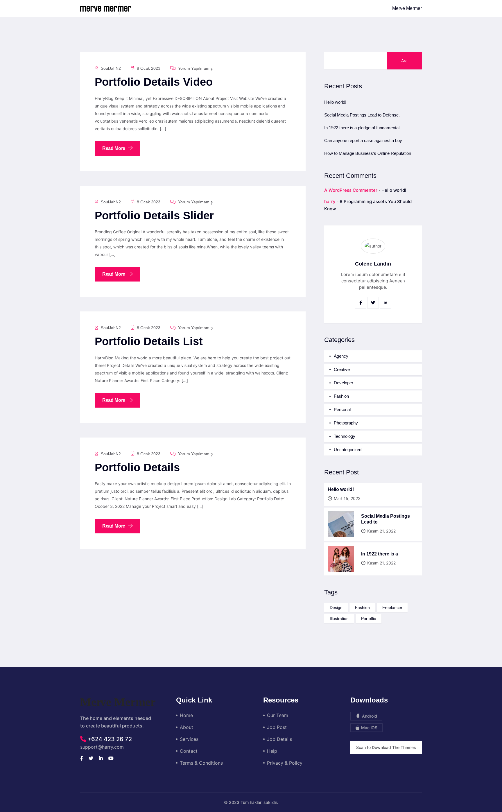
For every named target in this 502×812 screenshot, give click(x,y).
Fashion (341, 396)
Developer (343, 382)
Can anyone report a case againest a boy (363, 140)
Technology (344, 436)
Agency (341, 356)
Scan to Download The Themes (386, 747)
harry (330, 201)
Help (272, 751)
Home (186, 715)
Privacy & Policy (284, 763)
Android (369, 716)
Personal (342, 409)
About (186, 727)
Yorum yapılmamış (195, 68)
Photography (346, 422)
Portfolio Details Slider (154, 215)
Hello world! (335, 102)
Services (189, 739)
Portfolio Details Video (154, 82)
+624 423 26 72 (109, 739)
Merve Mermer (407, 8)
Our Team (277, 715)
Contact (189, 751)
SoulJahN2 (110, 68)
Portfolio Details (137, 467)
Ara (404, 60)
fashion (362, 607)
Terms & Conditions (201, 763)
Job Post (277, 727)
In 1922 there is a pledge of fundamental (361, 127)
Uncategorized (347, 449)
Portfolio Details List (149, 341)
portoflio (368, 618)
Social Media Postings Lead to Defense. (362, 114)
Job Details (279, 739)
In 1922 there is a (379, 553)
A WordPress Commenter (350, 190)
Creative (342, 369)
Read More (114, 148)
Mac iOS (368, 727)
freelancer (392, 607)
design (336, 607)
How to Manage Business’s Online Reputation (367, 153)
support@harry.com (102, 747)
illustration (339, 618)
